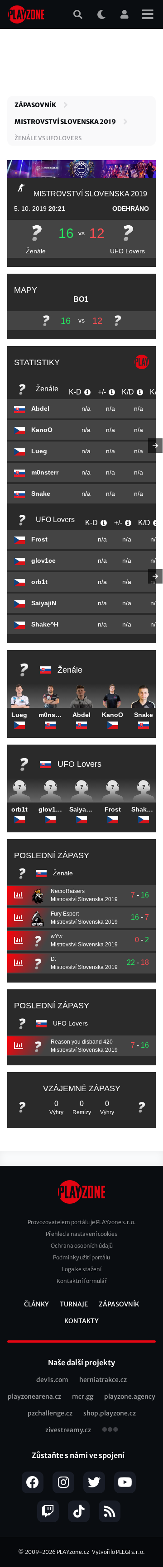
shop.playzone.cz (109, 1413)
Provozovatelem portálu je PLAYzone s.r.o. (82, 1222)
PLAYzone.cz (73, 1551)
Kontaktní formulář (82, 1280)
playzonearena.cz (34, 1396)
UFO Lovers (127, 251)
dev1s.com (52, 1380)
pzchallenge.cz (50, 1413)
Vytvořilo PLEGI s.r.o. (118, 1551)
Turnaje (74, 1304)
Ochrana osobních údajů (82, 1245)
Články (36, 1304)
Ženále (36, 251)
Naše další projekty (81, 1362)
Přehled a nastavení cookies (81, 1233)
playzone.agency (129, 1396)
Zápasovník (35, 105)
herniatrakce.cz (103, 1380)
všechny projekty (110, 1430)
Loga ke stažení (81, 1269)
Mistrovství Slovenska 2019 (65, 122)
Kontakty (81, 1321)
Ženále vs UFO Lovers (48, 138)
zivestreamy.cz (68, 1430)
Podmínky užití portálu (81, 1257)
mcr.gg (82, 1396)
